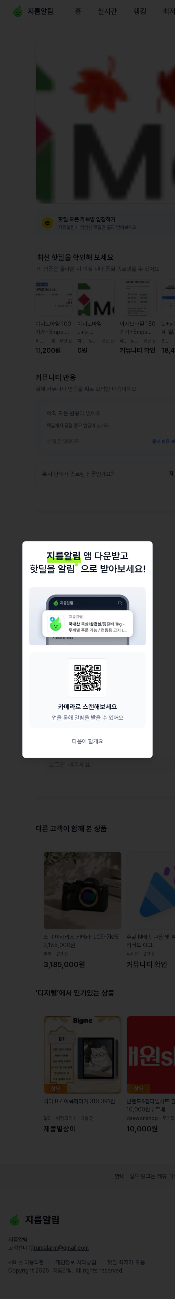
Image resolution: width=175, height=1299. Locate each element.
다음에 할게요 (87, 741)
